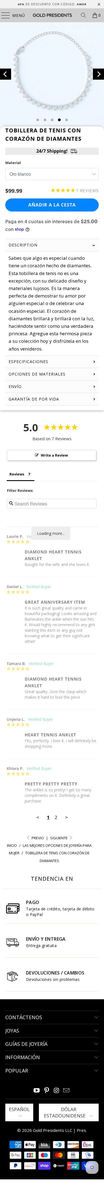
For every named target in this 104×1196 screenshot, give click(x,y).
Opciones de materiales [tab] (37, 374)
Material (13, 162)
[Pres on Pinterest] (47, 1091)
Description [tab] (23, 245)
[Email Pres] (66, 1091)
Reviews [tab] (16, 474)
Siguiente (59, 837)
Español (19, 1109)
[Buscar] (83, 15)
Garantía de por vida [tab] (34, 399)
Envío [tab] (15, 386)
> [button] (66, 817)
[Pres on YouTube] (37, 1091)
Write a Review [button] (54, 455)
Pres (81, 1130)
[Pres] (52, 15)
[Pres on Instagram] (57, 1091)
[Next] (98, 74)
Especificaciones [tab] (28, 361)
